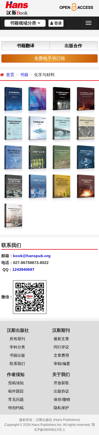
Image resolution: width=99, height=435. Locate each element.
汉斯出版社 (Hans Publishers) (58, 420)
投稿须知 (16, 383)
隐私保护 (61, 407)
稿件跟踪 (16, 391)
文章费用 (61, 355)
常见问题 (16, 399)
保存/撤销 (62, 399)
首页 (10, 74)
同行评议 (61, 347)
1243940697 (23, 269)
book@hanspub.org (32, 255)
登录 (57, 23)
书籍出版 (17, 355)
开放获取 (61, 383)
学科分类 (17, 347)
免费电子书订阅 (49, 58)
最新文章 (61, 339)
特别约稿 (16, 407)
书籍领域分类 (23, 23)
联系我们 (17, 363)
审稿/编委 (62, 363)
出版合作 (73, 45)
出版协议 (61, 391)
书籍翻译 (25, 45)
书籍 (24, 74)
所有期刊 (17, 339)
